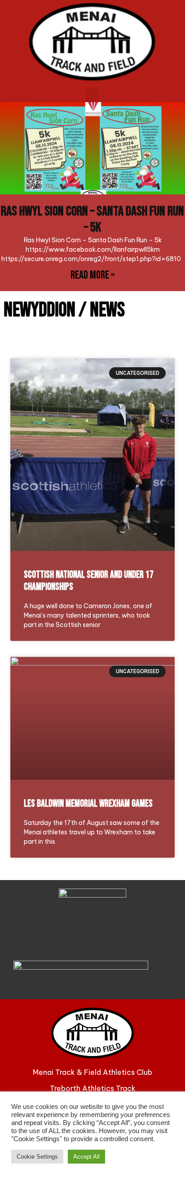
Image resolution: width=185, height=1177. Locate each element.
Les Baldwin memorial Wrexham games (88, 804)
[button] (92, 94)
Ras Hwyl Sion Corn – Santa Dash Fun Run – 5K (92, 219)
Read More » (92, 275)
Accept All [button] (86, 1156)
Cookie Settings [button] (37, 1156)
